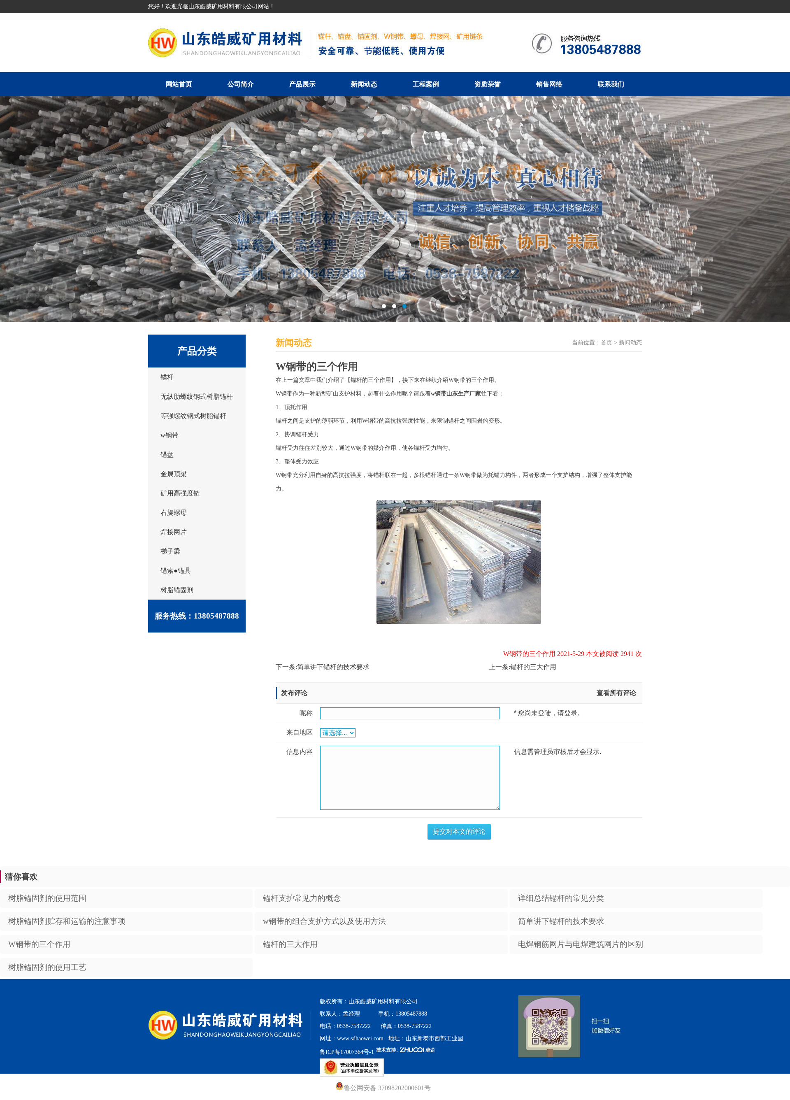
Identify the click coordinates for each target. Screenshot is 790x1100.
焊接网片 (173, 531)
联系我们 (611, 84)
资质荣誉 (487, 84)
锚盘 (167, 454)
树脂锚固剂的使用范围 (47, 898)
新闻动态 (364, 84)
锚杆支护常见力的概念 (302, 898)
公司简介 (241, 84)
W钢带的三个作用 (39, 944)
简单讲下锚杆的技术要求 (333, 666)
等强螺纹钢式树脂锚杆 (193, 415)
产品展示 (302, 84)
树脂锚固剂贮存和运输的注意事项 (66, 921)
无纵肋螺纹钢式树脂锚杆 (196, 396)
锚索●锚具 (175, 570)
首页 (606, 343)
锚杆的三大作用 (533, 666)
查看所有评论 (616, 692)
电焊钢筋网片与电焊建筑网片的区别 (580, 944)
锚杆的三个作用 (371, 380)
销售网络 (549, 84)
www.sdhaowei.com (360, 1038)
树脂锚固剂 (176, 589)
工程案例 (426, 84)
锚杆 (167, 377)
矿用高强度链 (180, 493)
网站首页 (179, 84)
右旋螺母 (173, 512)
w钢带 (169, 435)
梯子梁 (170, 551)
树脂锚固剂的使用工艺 (47, 967)
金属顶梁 (173, 473)
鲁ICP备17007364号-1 (347, 1052)
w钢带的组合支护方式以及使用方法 (324, 921)
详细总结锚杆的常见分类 (561, 898)
